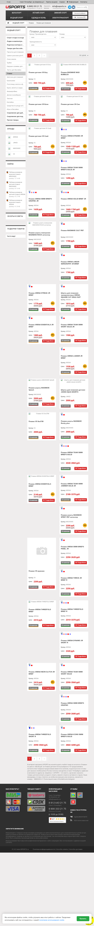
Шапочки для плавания (15, 77)
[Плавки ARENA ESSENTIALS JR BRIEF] (42, 317)
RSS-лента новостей (81, 820)
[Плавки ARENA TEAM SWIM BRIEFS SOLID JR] (74, 160)
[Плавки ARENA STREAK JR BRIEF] (42, 285)
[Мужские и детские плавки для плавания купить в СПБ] (15, 6)
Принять (83, 919)
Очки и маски (11, 59)
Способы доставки (75, 849)
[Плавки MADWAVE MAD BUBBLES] (74, 65)
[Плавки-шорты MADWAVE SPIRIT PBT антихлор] (74, 507)
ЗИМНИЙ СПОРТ (60, 13)
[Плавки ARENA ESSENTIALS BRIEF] (42, 476)
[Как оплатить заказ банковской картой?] (15, 802)
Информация (73, 2)
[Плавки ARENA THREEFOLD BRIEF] (42, 602)
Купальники (11, 81)
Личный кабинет (80, 13)
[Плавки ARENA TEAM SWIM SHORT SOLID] (74, 664)
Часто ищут (11, 236)
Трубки (9, 63)
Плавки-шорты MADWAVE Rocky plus (71, 422)
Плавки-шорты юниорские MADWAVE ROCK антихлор (39, 234)
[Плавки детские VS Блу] (42, 65)
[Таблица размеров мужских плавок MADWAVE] (7, 172)
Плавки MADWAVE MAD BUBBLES (70, 73)
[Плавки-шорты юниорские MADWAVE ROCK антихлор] (42, 224)
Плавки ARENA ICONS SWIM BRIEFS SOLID (72, 735)
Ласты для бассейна (14, 70)
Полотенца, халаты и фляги (16, 84)
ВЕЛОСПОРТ (16, 13)
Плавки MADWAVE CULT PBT (72, 230)
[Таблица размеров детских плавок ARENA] (7, 192)
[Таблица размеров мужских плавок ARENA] (7, 200)
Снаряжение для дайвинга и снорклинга (16, 113)
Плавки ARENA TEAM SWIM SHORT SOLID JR (72, 326)
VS (14, 154)
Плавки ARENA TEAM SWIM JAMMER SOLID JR (72, 485)
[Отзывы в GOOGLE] (80, 795)
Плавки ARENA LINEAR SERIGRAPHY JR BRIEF (70, 263)
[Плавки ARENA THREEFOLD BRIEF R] (74, 602)
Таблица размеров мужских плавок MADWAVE (15, 174)
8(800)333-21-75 (39, 779)
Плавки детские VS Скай (38, 136)
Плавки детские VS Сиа (70, 104)
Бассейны (10, 102)
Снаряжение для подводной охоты (16, 116)
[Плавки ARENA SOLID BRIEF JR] (74, 191)
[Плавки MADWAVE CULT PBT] (74, 223)
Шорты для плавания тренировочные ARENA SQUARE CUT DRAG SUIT (71, 295)
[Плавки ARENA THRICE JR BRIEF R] (74, 570)
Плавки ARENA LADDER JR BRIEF (71, 357)
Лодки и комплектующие (16, 41)
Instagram (71, 779)
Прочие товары (13, 120)
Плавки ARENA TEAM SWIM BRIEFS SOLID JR (72, 169)
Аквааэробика (12, 91)
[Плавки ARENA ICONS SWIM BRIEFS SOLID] (74, 727)
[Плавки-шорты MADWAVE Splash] (42, 380)
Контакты (83, 2)
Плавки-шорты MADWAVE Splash (39, 389)
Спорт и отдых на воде (15, 38)
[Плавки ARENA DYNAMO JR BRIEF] (74, 128)
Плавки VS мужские (36, 571)
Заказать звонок (47, 7)
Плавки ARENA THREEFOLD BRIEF (40, 610)
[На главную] (8, 23)
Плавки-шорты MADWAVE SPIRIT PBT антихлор (71, 516)
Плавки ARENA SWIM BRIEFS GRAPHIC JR (40, 200)
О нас (9, 2)
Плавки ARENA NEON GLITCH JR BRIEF (42, 673)
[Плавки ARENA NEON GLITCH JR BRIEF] (42, 664)
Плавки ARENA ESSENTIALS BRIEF (40, 485)
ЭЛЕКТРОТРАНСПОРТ (60, 18)
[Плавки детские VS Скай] (42, 128)
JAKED (15, 143)
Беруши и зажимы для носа (16, 66)
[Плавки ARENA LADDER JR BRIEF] (74, 348)
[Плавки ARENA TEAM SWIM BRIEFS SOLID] (74, 445)
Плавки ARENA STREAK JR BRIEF (39, 294)
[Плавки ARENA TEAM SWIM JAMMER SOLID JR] (74, 476)
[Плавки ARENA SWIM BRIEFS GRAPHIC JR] (42, 191)
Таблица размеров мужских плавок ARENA (15, 202)
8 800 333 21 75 (57, 808)
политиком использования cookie (51, 920)
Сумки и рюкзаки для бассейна (16, 55)
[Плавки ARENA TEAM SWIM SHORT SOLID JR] (74, 317)
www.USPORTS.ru (23, 849)
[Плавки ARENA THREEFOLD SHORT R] (42, 727)
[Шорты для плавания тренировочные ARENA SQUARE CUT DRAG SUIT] (74, 285)
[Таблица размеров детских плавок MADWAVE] (7, 182)
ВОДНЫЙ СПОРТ (16, 18)
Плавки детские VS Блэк (38, 104)
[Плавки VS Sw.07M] (42, 414)
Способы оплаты (62, 849)
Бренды (10, 129)
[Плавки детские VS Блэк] (42, 96)
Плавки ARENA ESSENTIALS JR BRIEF (41, 326)
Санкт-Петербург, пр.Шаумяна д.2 (32, 2)
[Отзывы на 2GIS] (73, 795)
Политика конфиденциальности (44, 849)
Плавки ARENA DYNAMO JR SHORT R (72, 642)
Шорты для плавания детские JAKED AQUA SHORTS (73, 391)
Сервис (62, 2)
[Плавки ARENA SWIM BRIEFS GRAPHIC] (74, 695)
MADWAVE (16, 148)
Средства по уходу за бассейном (16, 106)
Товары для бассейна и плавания (16, 48)
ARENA (15, 137)
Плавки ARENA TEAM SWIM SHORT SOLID (72, 673)
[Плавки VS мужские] (42, 551)
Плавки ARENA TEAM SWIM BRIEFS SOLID (72, 453)
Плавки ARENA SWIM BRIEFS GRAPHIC (72, 704)
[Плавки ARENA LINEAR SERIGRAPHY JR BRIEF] (74, 254)
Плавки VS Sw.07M (36, 421)
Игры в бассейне (13, 109)
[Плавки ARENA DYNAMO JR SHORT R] (74, 633)
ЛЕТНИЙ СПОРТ (39, 13)
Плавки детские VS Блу (38, 72)
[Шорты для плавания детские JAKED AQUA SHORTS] (74, 381)
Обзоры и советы (15, 216)
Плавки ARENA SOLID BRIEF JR (73, 199)
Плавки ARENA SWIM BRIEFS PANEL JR (72, 548)
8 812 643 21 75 (57, 802)
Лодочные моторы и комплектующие (16, 45)
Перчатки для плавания (15, 52)
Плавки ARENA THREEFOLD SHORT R (40, 735)
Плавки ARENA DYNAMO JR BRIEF (72, 137)
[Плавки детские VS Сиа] (74, 96)
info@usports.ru (59, 6)
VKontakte (61, 779)
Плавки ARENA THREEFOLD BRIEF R (72, 610)
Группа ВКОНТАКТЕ (80, 817)
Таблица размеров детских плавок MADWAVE (15, 184)
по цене (82, 55)
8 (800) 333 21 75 (34, 6)
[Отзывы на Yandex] (73, 802)
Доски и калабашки (14, 95)
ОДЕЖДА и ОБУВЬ (38, 18)
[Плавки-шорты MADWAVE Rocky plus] (74, 413)
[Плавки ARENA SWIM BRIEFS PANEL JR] (74, 539)
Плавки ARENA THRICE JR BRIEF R (71, 579)
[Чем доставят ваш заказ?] (36, 802)
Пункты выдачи (51, 2)
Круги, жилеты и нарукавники (16, 88)
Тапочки (9, 98)
